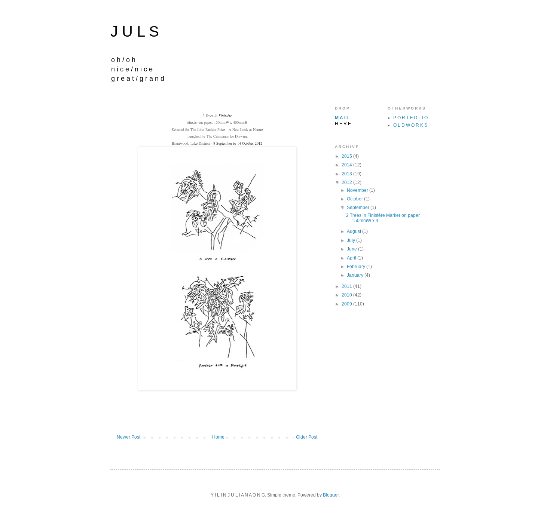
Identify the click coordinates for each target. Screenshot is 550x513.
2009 (347, 304)
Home (218, 437)
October (355, 199)
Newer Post (128, 437)
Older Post (306, 437)
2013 (347, 173)
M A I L (342, 117)
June (352, 249)
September (358, 207)
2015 (347, 156)
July (351, 240)
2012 (347, 182)
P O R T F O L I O (410, 117)
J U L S (134, 31)
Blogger (331, 495)
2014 (347, 165)
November (358, 190)
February (356, 266)
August (354, 231)
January (355, 275)
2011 (347, 286)
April (352, 258)
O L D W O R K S (410, 125)
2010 (347, 295)
